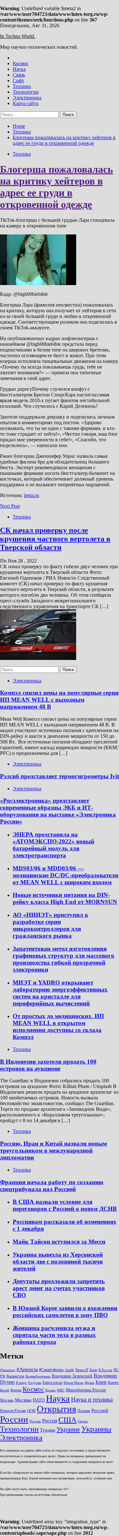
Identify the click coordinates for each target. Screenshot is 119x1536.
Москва (7, 1400)
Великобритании (37, 1376)
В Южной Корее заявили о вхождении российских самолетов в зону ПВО (65, 1311)
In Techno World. (17, 36)
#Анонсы (27, 1369)
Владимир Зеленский (72, 1375)
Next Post (10, 506)
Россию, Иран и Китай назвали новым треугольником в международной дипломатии (53, 1150)
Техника (22, 86)
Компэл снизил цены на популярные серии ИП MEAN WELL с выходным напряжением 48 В (59, 699)
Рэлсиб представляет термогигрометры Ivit (59, 776)
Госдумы (34, 1382)
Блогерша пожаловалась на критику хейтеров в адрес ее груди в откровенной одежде (56, 187)
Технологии (26, 92)
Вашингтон (15, 1376)
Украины (96, 1429)
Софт (18, 80)
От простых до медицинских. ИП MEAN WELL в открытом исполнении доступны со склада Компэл (58, 1026)
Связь (19, 75)
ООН (31, 1410)
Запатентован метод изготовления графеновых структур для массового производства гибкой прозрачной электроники (63, 959)
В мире (21, 1382)
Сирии (83, 1421)
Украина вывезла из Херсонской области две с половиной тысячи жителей (58, 1261)
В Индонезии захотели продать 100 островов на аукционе (48, 1065)
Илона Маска (73, 1382)
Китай (4, 1390)
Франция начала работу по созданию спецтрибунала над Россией (51, 1185)
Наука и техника (92, 1399)
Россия (49, 1420)
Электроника (27, 97)
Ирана (89, 1382)
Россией (99, 1410)
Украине (68, 1429)
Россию (35, 1421)
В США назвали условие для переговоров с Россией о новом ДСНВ (65, 1205)
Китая (15, 1390)
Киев (101, 1382)
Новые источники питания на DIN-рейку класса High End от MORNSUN (65, 898)
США (67, 1419)
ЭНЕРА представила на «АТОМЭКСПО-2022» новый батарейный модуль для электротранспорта (53, 845)
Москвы (23, 1399)
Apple (69, 1370)
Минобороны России (86, 1389)
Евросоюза (52, 1382)
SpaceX (81, 1369)
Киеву (113, 1382)
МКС (60, 1390)
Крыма (50, 1390)
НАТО (39, 1399)
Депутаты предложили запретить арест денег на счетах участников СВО (59, 1288)
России (14, 1419)
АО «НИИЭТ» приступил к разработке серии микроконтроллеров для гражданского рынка (50, 925)
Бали (93, 1370)
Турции (47, 1430)
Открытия (56, 1409)
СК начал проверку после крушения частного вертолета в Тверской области (55, 538)
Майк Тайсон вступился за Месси (59, 1241)
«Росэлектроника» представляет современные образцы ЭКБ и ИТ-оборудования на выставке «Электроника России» (58, 811)
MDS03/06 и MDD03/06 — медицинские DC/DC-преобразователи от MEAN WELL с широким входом (65, 875)
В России (105, 1370)
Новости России (13, 1411)
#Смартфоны (51, 1369)
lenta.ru (31, 495)
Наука (19, 69)
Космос (21, 63)
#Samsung (7, 1370)
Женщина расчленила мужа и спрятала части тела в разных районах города (54, 1335)
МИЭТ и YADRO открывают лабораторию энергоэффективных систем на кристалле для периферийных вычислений (60, 993)
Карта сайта (25, 103)
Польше (83, 1411)
